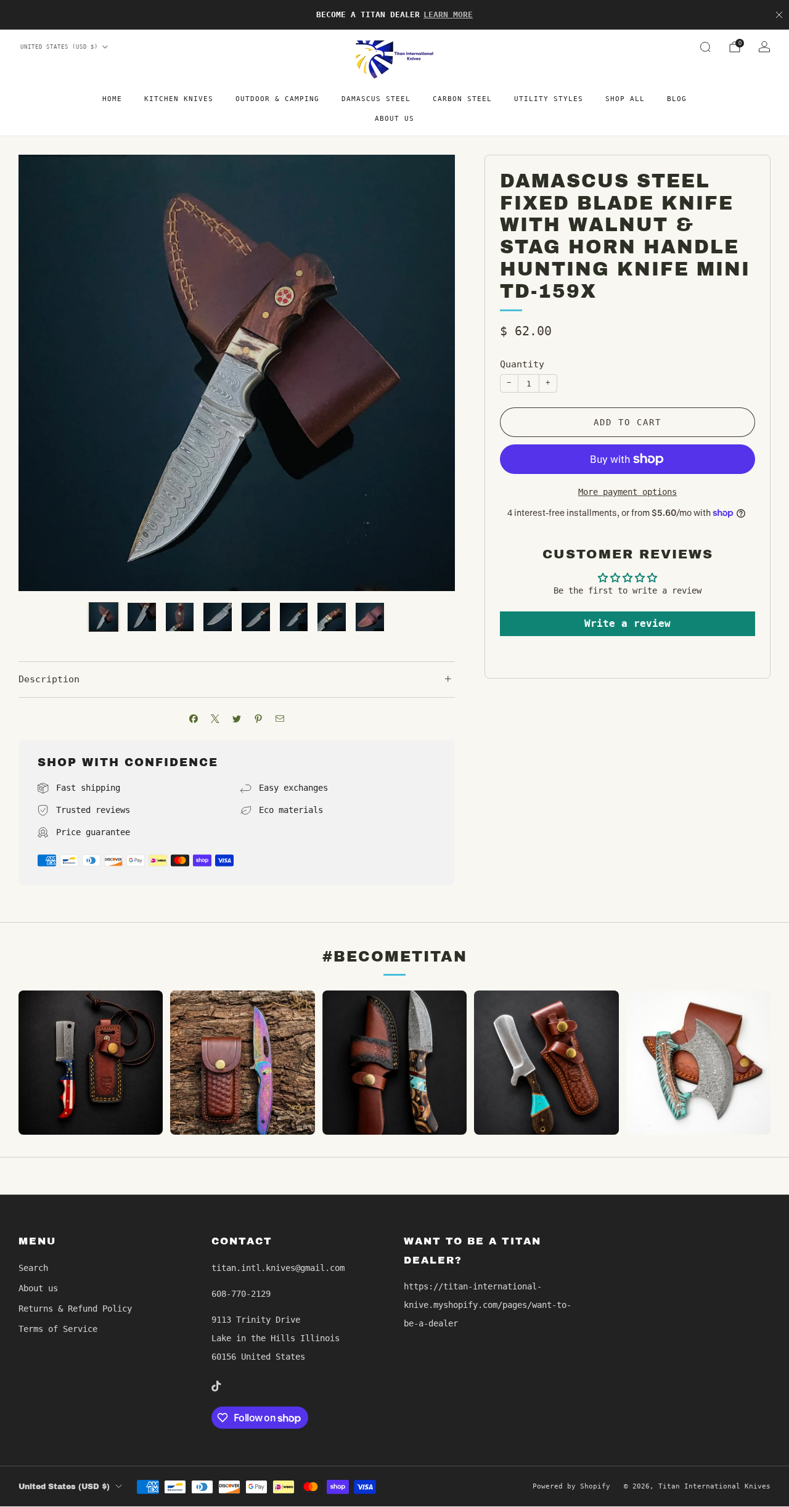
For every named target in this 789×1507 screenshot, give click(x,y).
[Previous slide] (42, 373)
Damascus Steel (376, 99)
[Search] (705, 47)
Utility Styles (548, 99)
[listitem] (394, 15)
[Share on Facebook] (193, 719)
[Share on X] (215, 719)
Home (112, 99)
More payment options (627, 492)
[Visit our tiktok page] (216, 1386)
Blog (677, 99)
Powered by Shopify (571, 1486)
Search (33, 1268)
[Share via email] (280, 719)
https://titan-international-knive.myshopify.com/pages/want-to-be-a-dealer (487, 1304)
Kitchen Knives (178, 99)
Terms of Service (57, 1329)
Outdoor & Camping (277, 99)
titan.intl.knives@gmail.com (278, 1268)
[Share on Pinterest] (258, 719)
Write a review (627, 623)
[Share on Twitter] (237, 719)
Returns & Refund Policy (75, 1308)
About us (394, 119)
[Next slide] (431, 373)
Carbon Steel (462, 99)
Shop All (625, 99)
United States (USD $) (59, 47)
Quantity (522, 364)
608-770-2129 (241, 1294)
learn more (448, 14)
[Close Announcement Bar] (779, 15)
